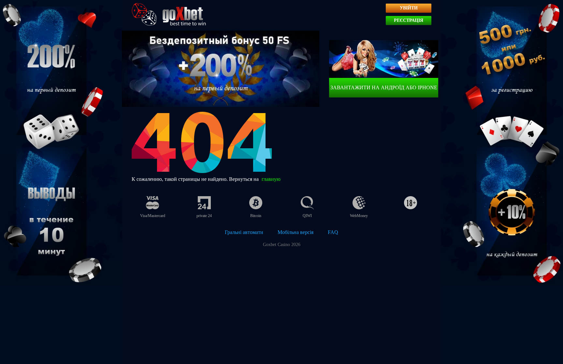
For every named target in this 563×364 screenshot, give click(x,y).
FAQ (333, 232)
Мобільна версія (295, 232)
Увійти (409, 8)
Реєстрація (408, 20)
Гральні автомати (244, 232)
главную (271, 179)
